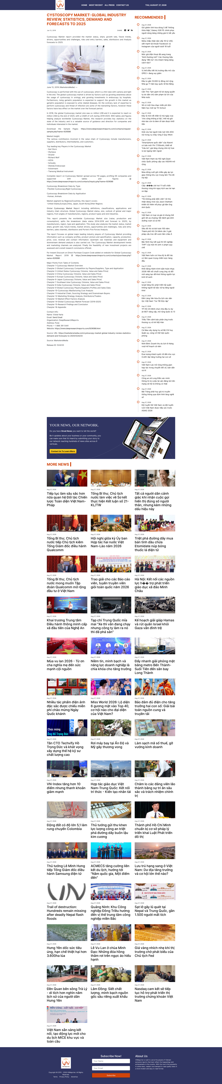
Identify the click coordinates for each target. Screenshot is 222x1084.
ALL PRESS (109, 5)
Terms (55, 1077)
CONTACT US (122, 5)
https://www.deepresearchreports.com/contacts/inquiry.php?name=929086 (80, 181)
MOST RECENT (96, 5)
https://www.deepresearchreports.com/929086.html (77, 328)
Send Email (57, 317)
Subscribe (111, 1075)
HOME (84, 5)
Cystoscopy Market (64, 208)
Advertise (74, 1077)
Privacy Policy (64, 1077)
